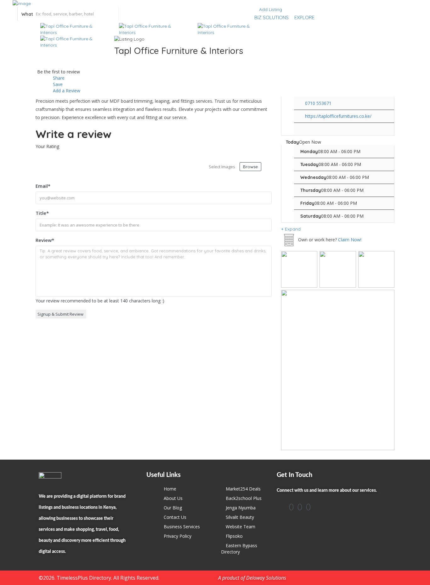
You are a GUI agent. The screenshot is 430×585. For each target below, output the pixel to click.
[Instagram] (300, 507)
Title (42, 213)
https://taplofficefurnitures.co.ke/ (338, 116)
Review (45, 240)
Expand (292, 229)
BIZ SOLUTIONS (271, 17)
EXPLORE (304, 17)
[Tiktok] (308, 507)
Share (58, 78)
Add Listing (270, 9)
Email (43, 186)
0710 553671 (318, 103)
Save (57, 84)
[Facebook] (291, 507)
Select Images (222, 166)
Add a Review (66, 91)
